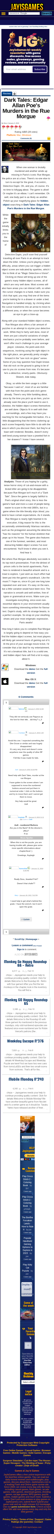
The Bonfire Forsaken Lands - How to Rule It (27, 1223)
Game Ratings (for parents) (31, 1520)
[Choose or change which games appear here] (30, 1338)
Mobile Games (19, 1453)
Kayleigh (21, 817)
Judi (30, 819)
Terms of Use (26, 1519)
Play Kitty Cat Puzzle (27, 1267)
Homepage (31, 939)
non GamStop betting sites (38, 26)
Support (39, 1519)
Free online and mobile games (28, 8)
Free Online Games (13, 1450)
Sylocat (21, 709)
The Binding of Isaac (32, 1463)
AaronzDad (23, 868)
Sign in (20, 949)
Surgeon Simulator (13, 1460)
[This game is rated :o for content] (49, 139)
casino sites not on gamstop (18, 26)
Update (26, 919)
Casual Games (32, 1450)
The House (44, 1460)
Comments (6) (26, 138)
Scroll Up (19, 939)
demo (32, 669)
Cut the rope (30, 1460)
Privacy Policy (10, 1519)
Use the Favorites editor (27, 1362)
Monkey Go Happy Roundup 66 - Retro (25, 963)
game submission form (23, 1507)
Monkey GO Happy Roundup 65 (26, 1001)
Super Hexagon (12, 1463)
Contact (38, 1522)
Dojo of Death (31, 1465)
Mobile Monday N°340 (26, 1079)
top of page (37, 945)
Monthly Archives (28, 1375)
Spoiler (29, 838)
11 (23, 1051)
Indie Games (35, 1453)
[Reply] (42, 723)
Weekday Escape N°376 (25, 1041)
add (28, 1345)
